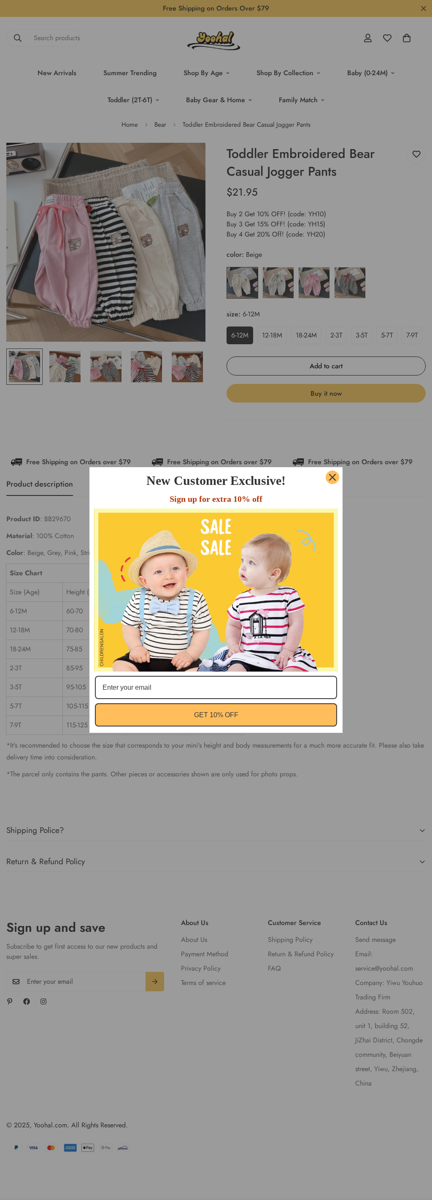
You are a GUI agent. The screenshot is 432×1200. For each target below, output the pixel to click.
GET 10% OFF (216, 714)
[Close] (332, 477)
